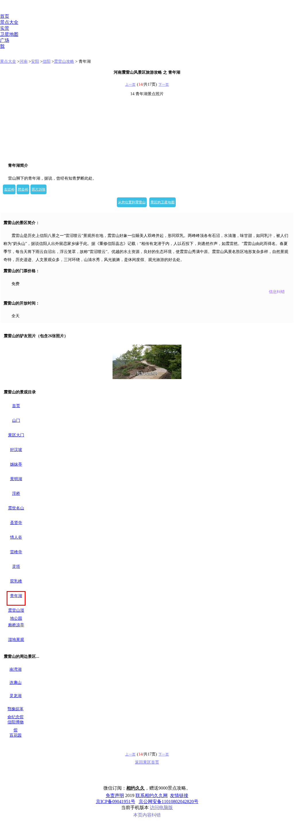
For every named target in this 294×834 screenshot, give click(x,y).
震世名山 (16, 508)
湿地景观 (16, 639)
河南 (24, 61)
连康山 (15, 682)
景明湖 (16, 479)
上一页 (130, 85)
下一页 (163, 85)
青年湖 (16, 596)
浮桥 (16, 493)
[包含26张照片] (147, 362)
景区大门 (16, 435)
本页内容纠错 (147, 815)
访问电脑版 (161, 807)
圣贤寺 (16, 523)
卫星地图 (9, 34)
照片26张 (38, 189)
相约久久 (135, 788)
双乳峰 (16, 581)
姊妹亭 (16, 464)
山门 (16, 420)
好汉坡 (16, 450)
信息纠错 (277, 292)
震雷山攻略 (64, 61)
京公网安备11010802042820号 (168, 801)
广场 (4, 40)
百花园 (15, 735)
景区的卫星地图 (162, 202)
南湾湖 (15, 669)
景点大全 (9, 22)
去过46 (9, 189)
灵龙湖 (15, 696)
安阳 (35, 61)
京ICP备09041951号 (115, 801)
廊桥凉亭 (16, 625)
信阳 (46, 61)
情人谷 (16, 537)
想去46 (23, 189)
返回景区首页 (147, 762)
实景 (4, 28)
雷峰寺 (16, 552)
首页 (4, 16)
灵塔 (16, 566)
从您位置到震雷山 (132, 202)
